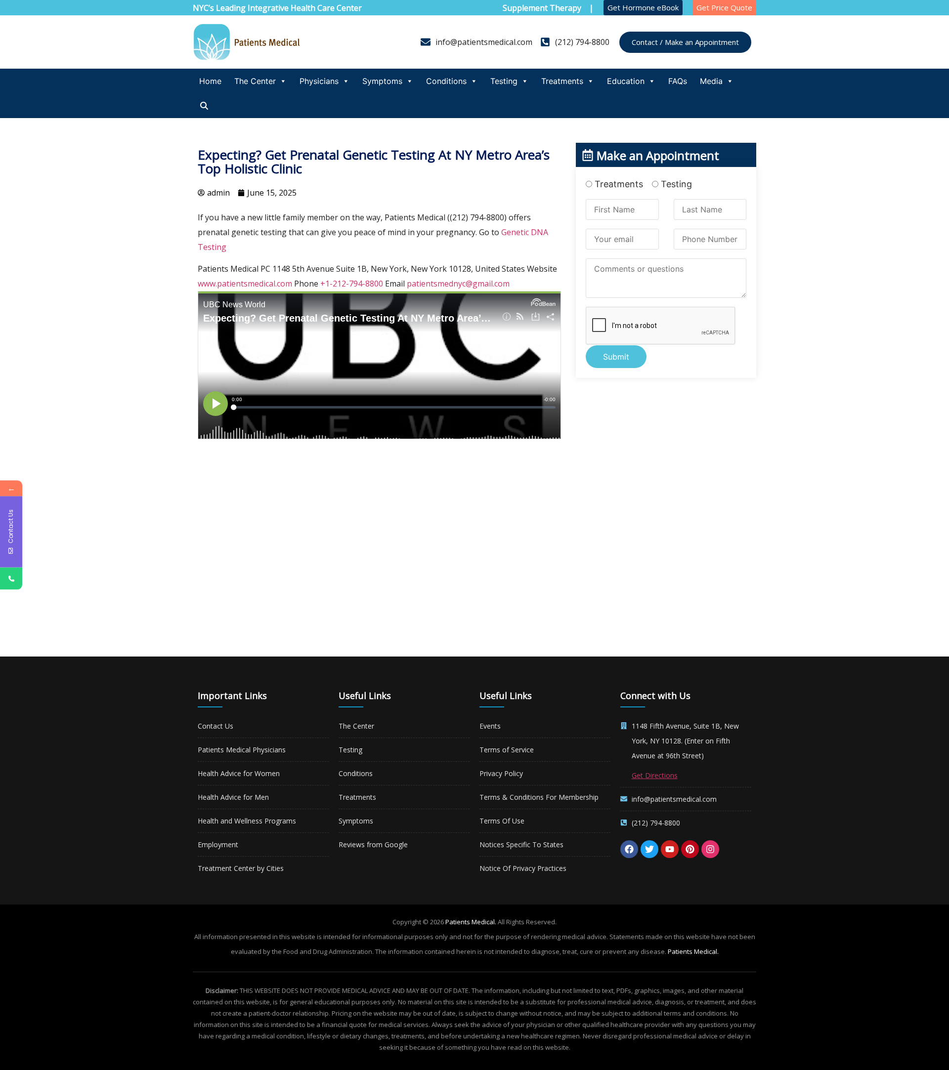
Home (210, 81)
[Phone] (11, 579)
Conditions (446, 81)
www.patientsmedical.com (245, 283)
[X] (649, 849)
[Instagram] (710, 849)
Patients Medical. (470, 921)
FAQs (677, 81)
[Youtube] (670, 849)
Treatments (562, 81)
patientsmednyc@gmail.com (458, 283)
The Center (255, 81)
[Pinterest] (690, 849)
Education (626, 81)
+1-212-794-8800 (351, 283)
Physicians (319, 81)
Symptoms (382, 81)
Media (711, 81)
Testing (504, 81)
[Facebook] (629, 849)
